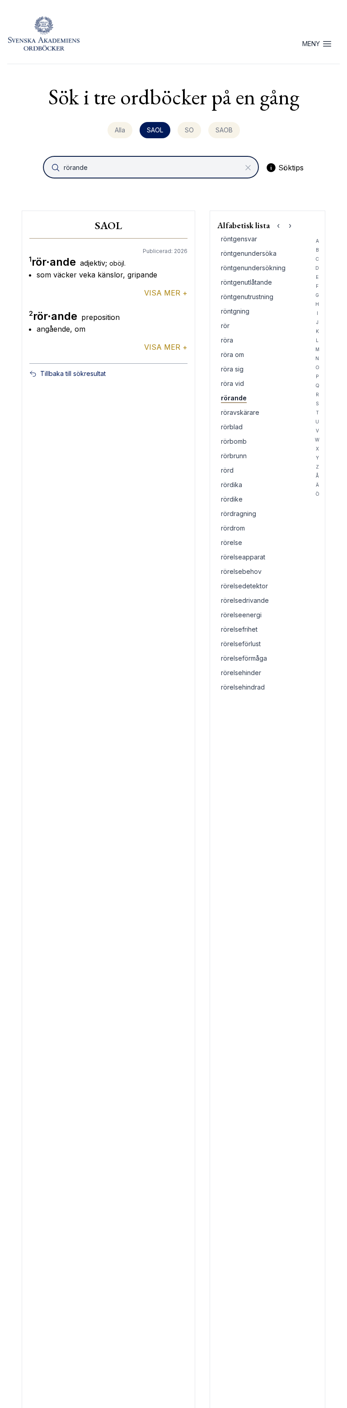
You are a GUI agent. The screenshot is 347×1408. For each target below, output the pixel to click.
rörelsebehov (241, 571)
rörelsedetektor (244, 586)
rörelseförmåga (244, 658)
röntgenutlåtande (246, 282)
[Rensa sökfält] (248, 167)
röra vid (232, 383)
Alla (120, 130)
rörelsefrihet (239, 629)
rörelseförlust (241, 644)
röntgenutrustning (247, 296)
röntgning (235, 311)
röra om (232, 354)
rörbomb (234, 441)
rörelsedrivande (245, 600)
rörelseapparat (243, 557)
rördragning (238, 513)
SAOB (224, 130)
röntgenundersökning (253, 268)
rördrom (233, 528)
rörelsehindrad (243, 687)
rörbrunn (234, 456)
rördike (232, 499)
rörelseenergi (241, 615)
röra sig (232, 369)
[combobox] (152, 167)
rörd (227, 470)
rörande (234, 398)
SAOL (155, 130)
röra (227, 340)
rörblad (232, 427)
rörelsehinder (241, 672)
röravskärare (240, 412)
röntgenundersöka (249, 253)
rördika (231, 484)
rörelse (231, 542)
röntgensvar (239, 239)
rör (225, 325)
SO (189, 130)
